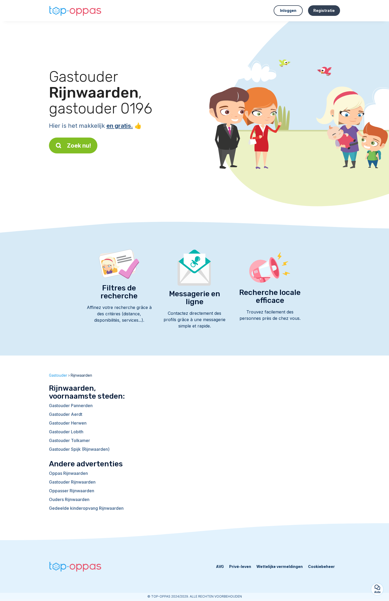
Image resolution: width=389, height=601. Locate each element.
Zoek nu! (79, 145)
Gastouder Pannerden (71, 405)
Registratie (324, 10)
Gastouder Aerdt (65, 414)
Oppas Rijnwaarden (68, 473)
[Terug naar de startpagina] (75, 11)
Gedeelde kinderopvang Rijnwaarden (86, 508)
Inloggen (288, 10)
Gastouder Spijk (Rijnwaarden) (79, 449)
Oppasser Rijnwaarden (71, 490)
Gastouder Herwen (68, 423)
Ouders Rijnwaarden (69, 499)
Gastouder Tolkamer (69, 440)
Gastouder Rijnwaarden (72, 482)
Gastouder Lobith (66, 431)
